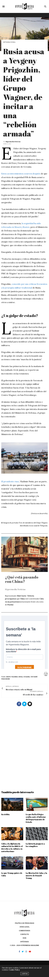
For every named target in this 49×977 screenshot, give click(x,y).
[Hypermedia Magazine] (24, 6)
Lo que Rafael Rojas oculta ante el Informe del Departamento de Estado (36, 818)
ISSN (24, 938)
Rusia (20, 677)
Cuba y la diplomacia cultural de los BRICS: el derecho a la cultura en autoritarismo (12, 847)
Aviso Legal (25, 927)
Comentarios (24, 931)
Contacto (24, 934)
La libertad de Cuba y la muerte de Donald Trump (36, 875)
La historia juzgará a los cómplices (35, 844)
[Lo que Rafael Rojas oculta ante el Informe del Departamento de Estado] (37, 804)
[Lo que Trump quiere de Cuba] (12, 863)
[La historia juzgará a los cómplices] (37, 833)
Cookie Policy (14, 970)
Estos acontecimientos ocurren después (20, 173)
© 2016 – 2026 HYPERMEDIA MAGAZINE (24, 945)
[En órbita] (12, 804)
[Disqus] (24, 747)
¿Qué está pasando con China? (21, 579)
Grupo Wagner (12, 677)
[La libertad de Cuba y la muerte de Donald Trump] (37, 863)
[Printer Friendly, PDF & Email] (46, 674)
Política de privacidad (24, 923)
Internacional (9, 42)
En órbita (5, 814)
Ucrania (26, 677)
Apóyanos (24, 942)
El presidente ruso (10, 481)
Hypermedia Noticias (13, 142)
